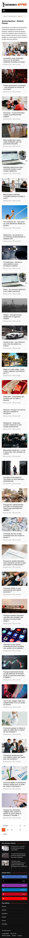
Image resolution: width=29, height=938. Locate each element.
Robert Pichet (8, 64)
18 (11, 829)
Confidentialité (5, 933)
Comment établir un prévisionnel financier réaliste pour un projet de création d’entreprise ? (14, 784)
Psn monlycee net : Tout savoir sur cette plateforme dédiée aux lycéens (14, 223)
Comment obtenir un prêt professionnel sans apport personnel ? (12, 590)
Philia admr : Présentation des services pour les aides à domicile (13, 398)
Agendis (4, 910)
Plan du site (13, 933)
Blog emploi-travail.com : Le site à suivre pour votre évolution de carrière (14, 452)
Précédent (5, 825)
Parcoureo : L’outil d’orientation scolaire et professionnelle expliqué (14, 114)
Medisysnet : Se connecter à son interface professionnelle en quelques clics (14, 236)
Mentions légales (6, 935)
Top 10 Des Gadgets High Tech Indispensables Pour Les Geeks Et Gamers (14, 702)
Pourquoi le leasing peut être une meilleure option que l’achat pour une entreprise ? (14, 757)
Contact (14, 935)
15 (24, 825)
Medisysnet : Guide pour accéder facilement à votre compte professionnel (12, 424)
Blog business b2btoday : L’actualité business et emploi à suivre (14, 196)
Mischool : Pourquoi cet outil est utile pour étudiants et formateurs (14, 411)
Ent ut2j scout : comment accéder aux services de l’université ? (17, 848)
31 (20, 829)
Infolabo (4, 917)
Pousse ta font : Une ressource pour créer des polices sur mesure (14, 344)
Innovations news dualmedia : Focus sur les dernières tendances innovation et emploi (14, 60)
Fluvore (4, 920)
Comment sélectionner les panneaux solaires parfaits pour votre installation (18, 855)
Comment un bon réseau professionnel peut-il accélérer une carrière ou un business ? (13, 646)
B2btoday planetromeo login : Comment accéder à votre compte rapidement (13, 169)
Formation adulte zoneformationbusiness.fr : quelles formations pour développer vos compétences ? (19, 865)
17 (7, 829)
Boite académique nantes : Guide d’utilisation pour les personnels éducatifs (12, 142)
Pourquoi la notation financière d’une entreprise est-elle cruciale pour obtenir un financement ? (14, 563)
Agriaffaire (4, 913)
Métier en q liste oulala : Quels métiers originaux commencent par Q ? (14, 371)
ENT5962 (4, 924)
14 (20, 825)
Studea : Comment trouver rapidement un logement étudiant (12, 316)
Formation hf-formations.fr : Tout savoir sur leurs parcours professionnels (13, 479)
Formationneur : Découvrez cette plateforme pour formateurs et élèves (12, 264)
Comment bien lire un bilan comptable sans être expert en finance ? (13, 535)
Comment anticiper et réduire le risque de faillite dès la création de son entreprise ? (14, 730)
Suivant (5, 834)
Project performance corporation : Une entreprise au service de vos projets (14, 87)
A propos (19, 935)
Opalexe (4, 906)
